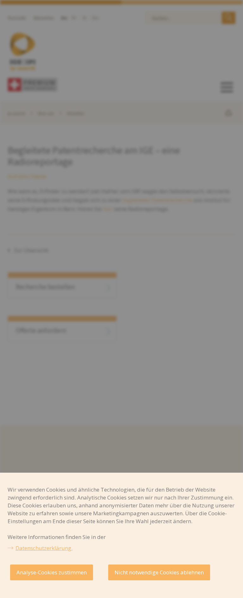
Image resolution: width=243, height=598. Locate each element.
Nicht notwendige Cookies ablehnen (159, 572)
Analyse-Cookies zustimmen (51, 572)
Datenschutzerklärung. (44, 548)
